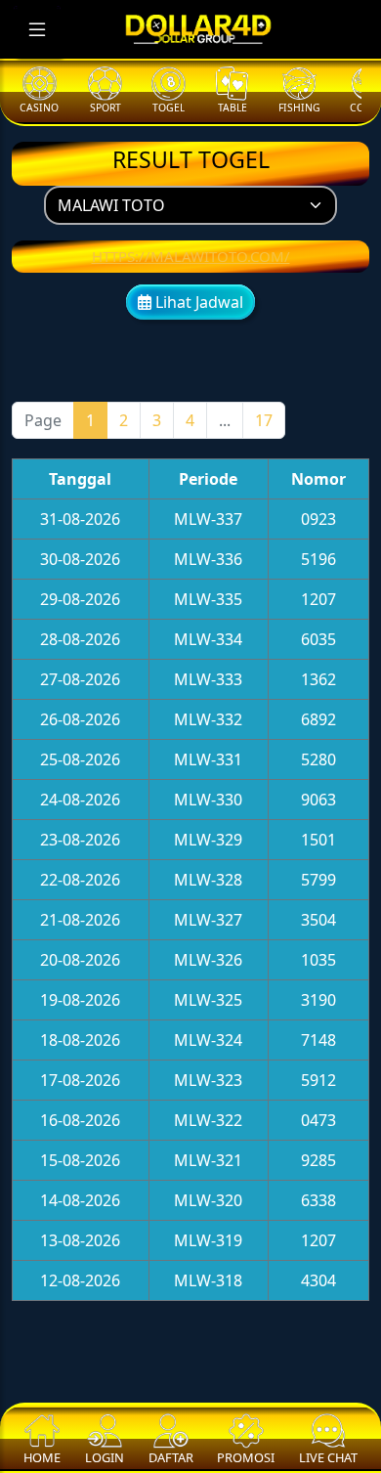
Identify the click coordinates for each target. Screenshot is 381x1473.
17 (264, 420)
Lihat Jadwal (197, 302)
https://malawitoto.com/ (191, 256)
